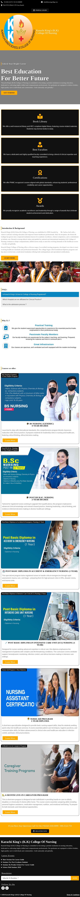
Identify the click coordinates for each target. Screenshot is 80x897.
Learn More (10, 440)
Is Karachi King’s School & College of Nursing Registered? (24, 294)
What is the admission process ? (14, 304)
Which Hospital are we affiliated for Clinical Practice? (22, 299)
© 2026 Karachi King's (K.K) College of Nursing (16, 895)
